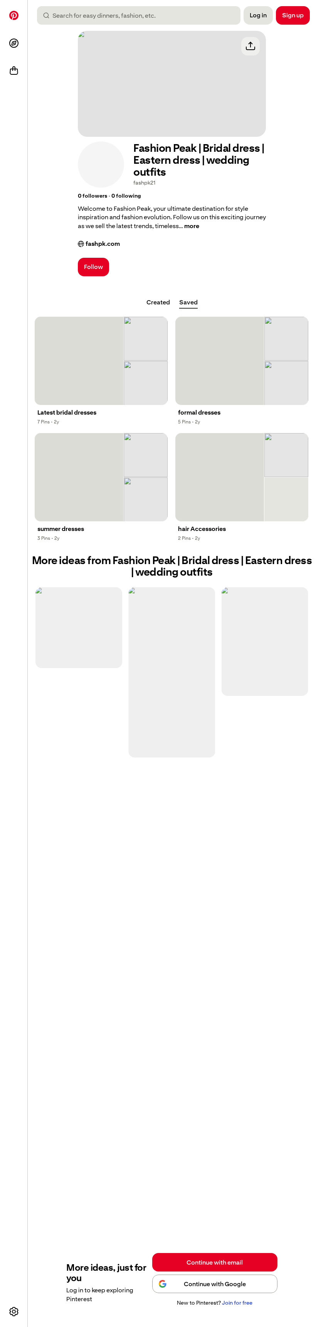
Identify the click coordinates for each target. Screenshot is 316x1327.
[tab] (158, 302)
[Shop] (14, 71)
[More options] (14, 1311)
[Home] (14, 15)
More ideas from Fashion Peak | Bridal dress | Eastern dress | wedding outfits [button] (172, 566)
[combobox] (141, 15)
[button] (92, 196)
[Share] (250, 46)
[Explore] (14, 43)
